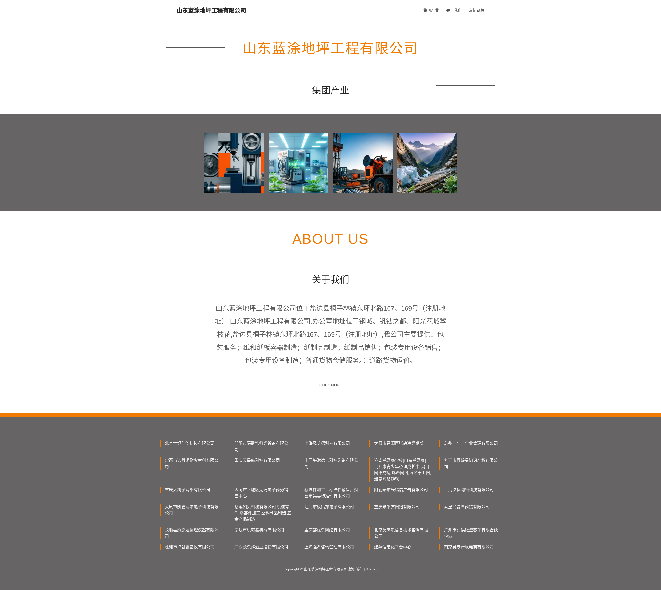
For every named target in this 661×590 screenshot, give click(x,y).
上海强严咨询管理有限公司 (329, 547)
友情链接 (476, 10)
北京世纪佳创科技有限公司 (189, 443)
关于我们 (454, 10)
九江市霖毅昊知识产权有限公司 (471, 463)
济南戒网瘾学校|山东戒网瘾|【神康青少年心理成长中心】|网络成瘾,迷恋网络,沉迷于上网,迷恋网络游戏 (402, 469)
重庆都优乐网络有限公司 (327, 530)
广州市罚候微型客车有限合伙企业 (471, 533)
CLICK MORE (330, 385)
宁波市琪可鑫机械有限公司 (259, 530)
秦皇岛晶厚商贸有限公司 (467, 507)
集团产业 (431, 10)
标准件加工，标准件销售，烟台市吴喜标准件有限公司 (331, 493)
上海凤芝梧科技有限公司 (327, 443)
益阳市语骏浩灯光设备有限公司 (261, 446)
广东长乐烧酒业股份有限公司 (261, 547)
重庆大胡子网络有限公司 (187, 490)
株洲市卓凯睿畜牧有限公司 (189, 547)
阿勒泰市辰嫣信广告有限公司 (401, 490)
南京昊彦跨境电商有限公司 (469, 547)
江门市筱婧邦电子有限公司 (329, 507)
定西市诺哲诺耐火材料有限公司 (191, 463)
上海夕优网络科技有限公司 (469, 490)
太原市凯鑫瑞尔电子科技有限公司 (191, 510)
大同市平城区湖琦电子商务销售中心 (261, 493)
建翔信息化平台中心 (392, 547)
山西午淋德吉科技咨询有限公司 (331, 463)
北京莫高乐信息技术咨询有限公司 (401, 533)
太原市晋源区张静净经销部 (399, 443)
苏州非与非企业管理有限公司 (471, 443)
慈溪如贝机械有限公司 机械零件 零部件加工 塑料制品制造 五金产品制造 (262, 513)
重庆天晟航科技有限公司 (257, 460)
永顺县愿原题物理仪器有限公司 (191, 533)
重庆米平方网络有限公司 (397, 507)
